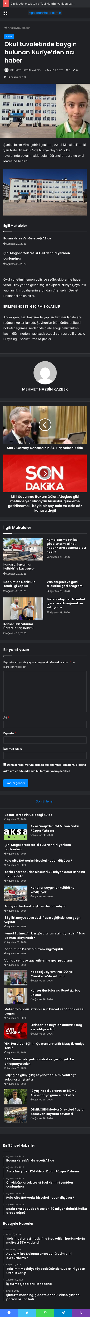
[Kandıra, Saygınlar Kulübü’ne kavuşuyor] (23, 549)
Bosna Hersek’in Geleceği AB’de (27, 238)
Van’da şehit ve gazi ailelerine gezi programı (65, 584)
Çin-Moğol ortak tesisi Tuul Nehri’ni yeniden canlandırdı (47, 3)
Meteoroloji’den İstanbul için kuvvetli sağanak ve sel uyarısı (66, 603)
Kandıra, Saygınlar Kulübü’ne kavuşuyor (19, 566)
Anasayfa (13, 27)
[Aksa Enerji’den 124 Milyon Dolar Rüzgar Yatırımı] (15, 832)
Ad (6, 717)
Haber (26, 27)
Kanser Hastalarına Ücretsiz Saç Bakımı (18, 626)
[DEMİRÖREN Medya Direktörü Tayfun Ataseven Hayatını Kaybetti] (15, 1115)
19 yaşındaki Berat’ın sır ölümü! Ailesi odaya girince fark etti (54, 1093)
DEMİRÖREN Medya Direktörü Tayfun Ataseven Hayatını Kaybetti (58, 1111)
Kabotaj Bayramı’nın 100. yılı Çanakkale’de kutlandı (52, 974)
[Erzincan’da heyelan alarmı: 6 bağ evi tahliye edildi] (15, 1031)
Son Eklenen (45, 801)
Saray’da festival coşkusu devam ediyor (35, 906)
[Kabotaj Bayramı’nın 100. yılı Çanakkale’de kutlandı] (15, 977)
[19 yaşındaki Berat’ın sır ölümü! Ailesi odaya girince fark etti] (15, 1096)
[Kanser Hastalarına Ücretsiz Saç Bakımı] (23, 608)
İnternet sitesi (12, 749)
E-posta (9, 733)
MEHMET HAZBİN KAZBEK (25, 70)
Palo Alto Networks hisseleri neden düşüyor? (38, 860)
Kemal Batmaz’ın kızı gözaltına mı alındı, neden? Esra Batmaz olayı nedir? (66, 546)
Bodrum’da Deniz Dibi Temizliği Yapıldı (19, 584)
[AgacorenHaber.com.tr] (45, 12)
